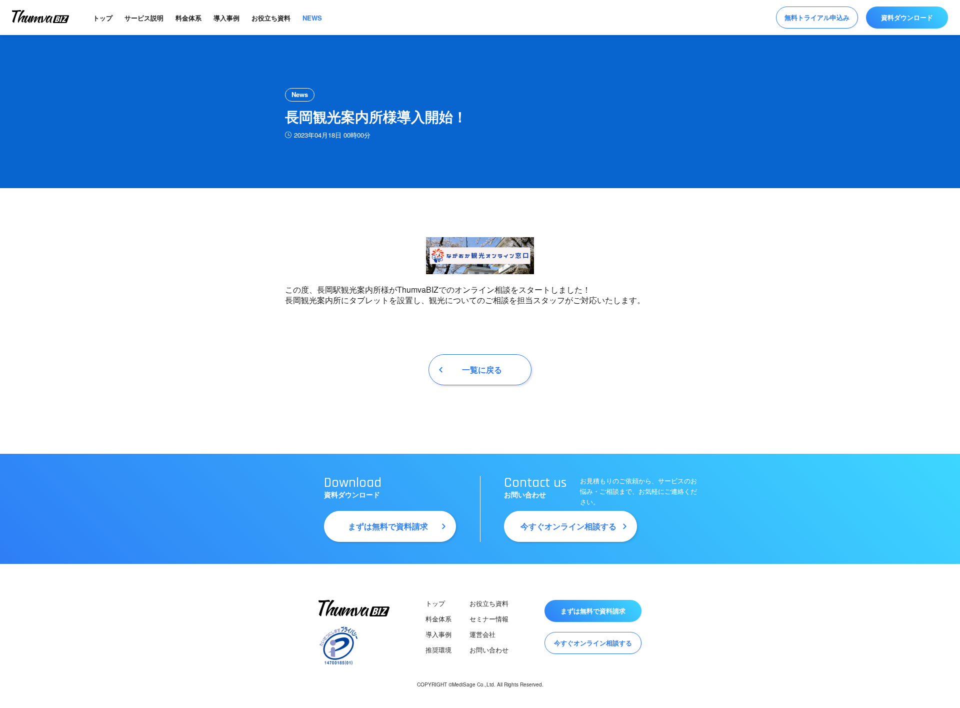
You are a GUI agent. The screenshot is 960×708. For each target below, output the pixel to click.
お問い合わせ (489, 649)
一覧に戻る (482, 369)
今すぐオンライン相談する (568, 526)
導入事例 (227, 18)
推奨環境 (439, 649)
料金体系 (189, 18)
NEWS (312, 18)
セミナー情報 (489, 618)
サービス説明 (144, 18)
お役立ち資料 (271, 18)
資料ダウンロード (907, 17)
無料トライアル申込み (817, 17)
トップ (102, 18)
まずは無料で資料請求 (388, 526)
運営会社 (483, 634)
